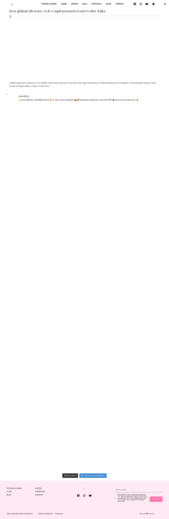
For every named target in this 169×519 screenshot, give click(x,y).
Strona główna (49, 4)
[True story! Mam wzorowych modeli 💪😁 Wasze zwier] (60, 130)
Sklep (108, 4)
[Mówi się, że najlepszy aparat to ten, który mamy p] (28, 184)
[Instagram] (140, 4)
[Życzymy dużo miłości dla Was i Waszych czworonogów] (124, 163)
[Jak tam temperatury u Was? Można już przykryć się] (44, 126)
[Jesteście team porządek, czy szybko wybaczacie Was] (156, 171)
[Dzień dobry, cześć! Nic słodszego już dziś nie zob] (76, 125)
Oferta (74, 4)
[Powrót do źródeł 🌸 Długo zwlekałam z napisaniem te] (92, 288)
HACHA (152, 513)
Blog (84, 4)
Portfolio (96, 4)
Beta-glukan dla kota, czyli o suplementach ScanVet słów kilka (57, 11)
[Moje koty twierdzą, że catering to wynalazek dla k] (12, 187)
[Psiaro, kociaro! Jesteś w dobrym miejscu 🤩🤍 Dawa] (140, 136)
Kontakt (120, 4)
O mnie (64, 4)
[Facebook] (134, 4)
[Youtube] (146, 4)
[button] (165, 4)
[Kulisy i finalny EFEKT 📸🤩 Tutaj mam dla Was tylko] (108, 187)
